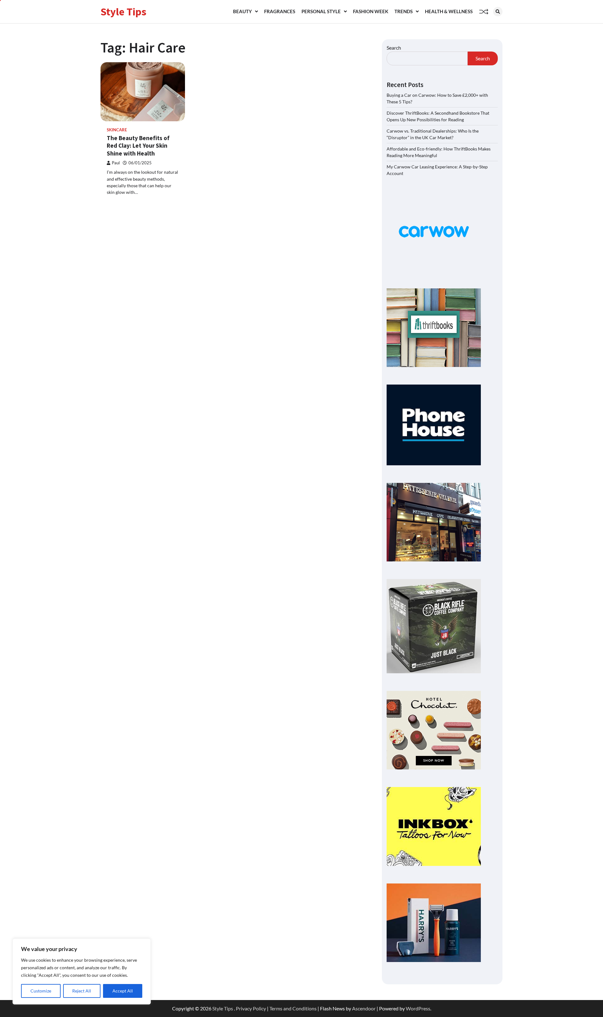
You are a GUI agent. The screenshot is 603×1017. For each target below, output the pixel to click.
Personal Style (321, 11)
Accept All (122, 990)
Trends (403, 11)
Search (394, 48)
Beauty (242, 11)
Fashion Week (370, 11)
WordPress (418, 1008)
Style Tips (123, 11)
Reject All (81, 990)
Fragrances (279, 11)
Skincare (117, 130)
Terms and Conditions (293, 1008)
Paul (116, 163)
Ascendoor (364, 1008)
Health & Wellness (449, 11)
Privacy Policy (251, 1008)
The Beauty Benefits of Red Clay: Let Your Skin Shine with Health (138, 145)
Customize (40, 990)
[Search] (498, 11)
